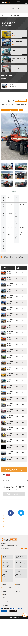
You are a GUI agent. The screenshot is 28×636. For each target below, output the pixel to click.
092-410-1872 (19, 2)
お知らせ (5, 597)
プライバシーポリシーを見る (10, 489)
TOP (2, 15)
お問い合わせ (18, 584)
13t (21, 110)
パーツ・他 (5, 579)
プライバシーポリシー (20, 587)
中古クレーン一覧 (6, 553)
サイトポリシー (19, 591)
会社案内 (5, 591)
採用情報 (5, 594)
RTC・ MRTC (7, 564)
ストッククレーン (8, 15)
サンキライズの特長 (7, 587)
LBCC (7, 571)
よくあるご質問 (6, 601)
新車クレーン (5, 584)
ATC (7, 557)
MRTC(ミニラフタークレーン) (10, 110)
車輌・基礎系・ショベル (6, 575)
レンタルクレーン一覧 (20, 553)
